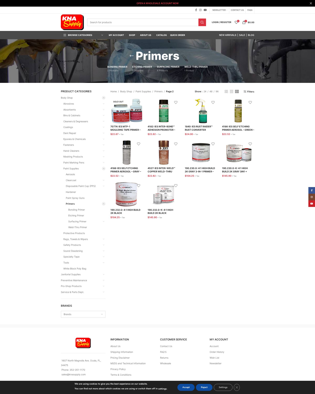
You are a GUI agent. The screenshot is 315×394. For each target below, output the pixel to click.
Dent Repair (69, 133)
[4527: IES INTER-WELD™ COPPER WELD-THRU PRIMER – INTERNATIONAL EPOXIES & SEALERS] (164, 152)
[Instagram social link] (200, 9)
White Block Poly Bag (74, 268)
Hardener (71, 192)
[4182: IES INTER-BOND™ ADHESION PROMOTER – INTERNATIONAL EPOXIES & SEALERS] (164, 111)
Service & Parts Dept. (72, 292)
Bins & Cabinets (71, 115)
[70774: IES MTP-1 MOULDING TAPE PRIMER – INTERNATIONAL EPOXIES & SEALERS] (126, 111)
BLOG (251, 35)
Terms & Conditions (120, 374)
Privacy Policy (118, 369)
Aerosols (70, 174)
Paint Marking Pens (73, 162)
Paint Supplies (71, 168)
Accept (186, 387)
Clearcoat (71, 180)
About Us (115, 346)
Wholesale (165, 363)
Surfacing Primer (77, 221)
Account (214, 346)
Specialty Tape (71, 256)
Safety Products (72, 244)
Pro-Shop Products (71, 286)
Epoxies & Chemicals (74, 139)
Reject (204, 387)
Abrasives (68, 103)
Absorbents (69, 109)
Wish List (214, 357)
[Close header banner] (311, 3)
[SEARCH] (202, 22)
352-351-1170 (77, 369)
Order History (217, 351)
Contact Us (166, 346)
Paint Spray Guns (75, 198)
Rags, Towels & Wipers (75, 239)
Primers (70, 203)
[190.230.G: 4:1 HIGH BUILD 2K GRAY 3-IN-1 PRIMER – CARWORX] (201, 152)
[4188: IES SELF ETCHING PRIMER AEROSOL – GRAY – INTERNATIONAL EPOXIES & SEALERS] (126, 152)
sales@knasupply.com (74, 374)
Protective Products (74, 233)
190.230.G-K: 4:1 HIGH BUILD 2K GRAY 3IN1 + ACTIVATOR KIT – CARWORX (238, 171)
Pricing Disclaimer (120, 357)
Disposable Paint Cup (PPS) (81, 186)
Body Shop (67, 97)
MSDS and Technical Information (128, 363)
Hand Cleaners (71, 150)
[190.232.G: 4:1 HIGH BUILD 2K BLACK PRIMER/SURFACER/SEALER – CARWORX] (126, 194)
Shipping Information (121, 351)
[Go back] (131, 56)
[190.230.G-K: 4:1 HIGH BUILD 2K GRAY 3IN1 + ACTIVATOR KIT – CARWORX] (238, 152)
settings (162, 388)
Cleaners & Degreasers (75, 121)
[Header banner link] (157, 3)
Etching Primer (76, 215)
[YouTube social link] (205, 9)
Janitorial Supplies (71, 274)
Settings (223, 387)
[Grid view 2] (226, 91)
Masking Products (73, 156)
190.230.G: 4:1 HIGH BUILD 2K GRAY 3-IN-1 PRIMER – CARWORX (200, 171)
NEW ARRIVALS (227, 35)
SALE (242, 35)
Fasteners (68, 144)
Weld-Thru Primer (77, 227)
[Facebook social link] (196, 9)
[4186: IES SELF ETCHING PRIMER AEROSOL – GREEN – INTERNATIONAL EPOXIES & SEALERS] (238, 111)
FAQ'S (163, 351)
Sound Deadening (73, 250)
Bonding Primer (76, 209)
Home (113, 91)
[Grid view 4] (237, 91)
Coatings (68, 127)
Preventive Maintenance (74, 280)
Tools (66, 262)
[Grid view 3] (231, 91)
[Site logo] (72, 22)
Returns (164, 357)
